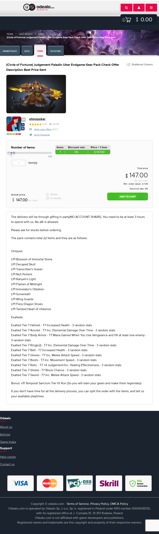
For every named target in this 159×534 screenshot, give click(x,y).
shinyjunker (37, 119)
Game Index (8, 442)
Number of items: (23, 147)
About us (6, 427)
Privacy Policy (99, 503)
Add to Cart (127, 197)
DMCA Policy (119, 503)
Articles (5, 434)
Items (41, 33)
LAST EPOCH (26, 33)
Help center (8, 457)
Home (10, 33)
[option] (36, 94)
